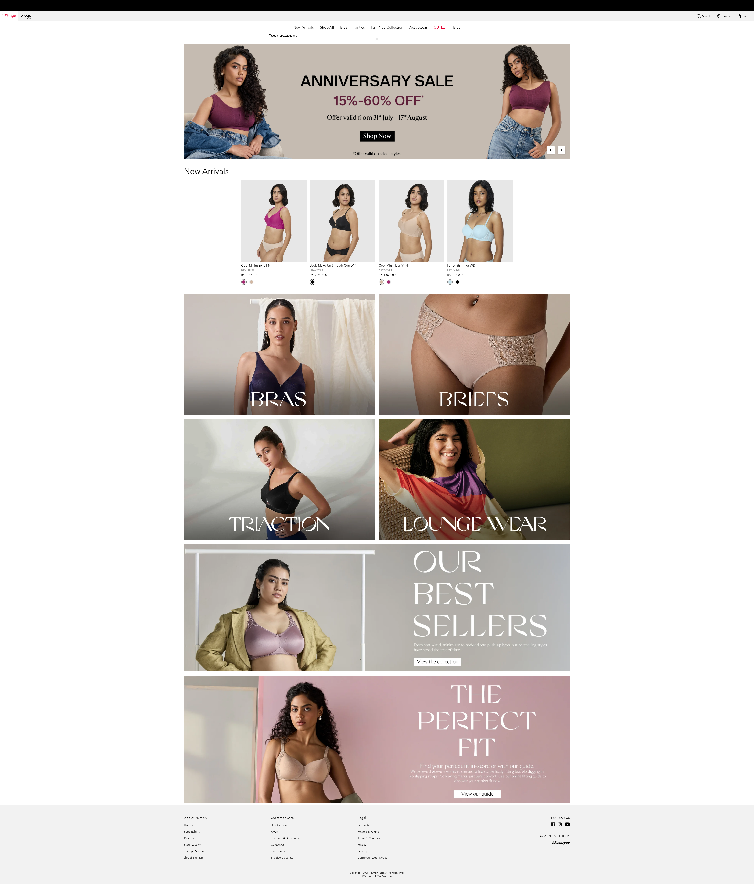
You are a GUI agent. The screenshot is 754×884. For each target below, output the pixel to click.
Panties (359, 27)
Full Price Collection (387, 27)
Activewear (418, 27)
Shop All (327, 27)
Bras (343, 27)
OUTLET (440, 27)
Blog (457, 27)
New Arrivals (303, 27)
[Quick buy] (301, 364)
